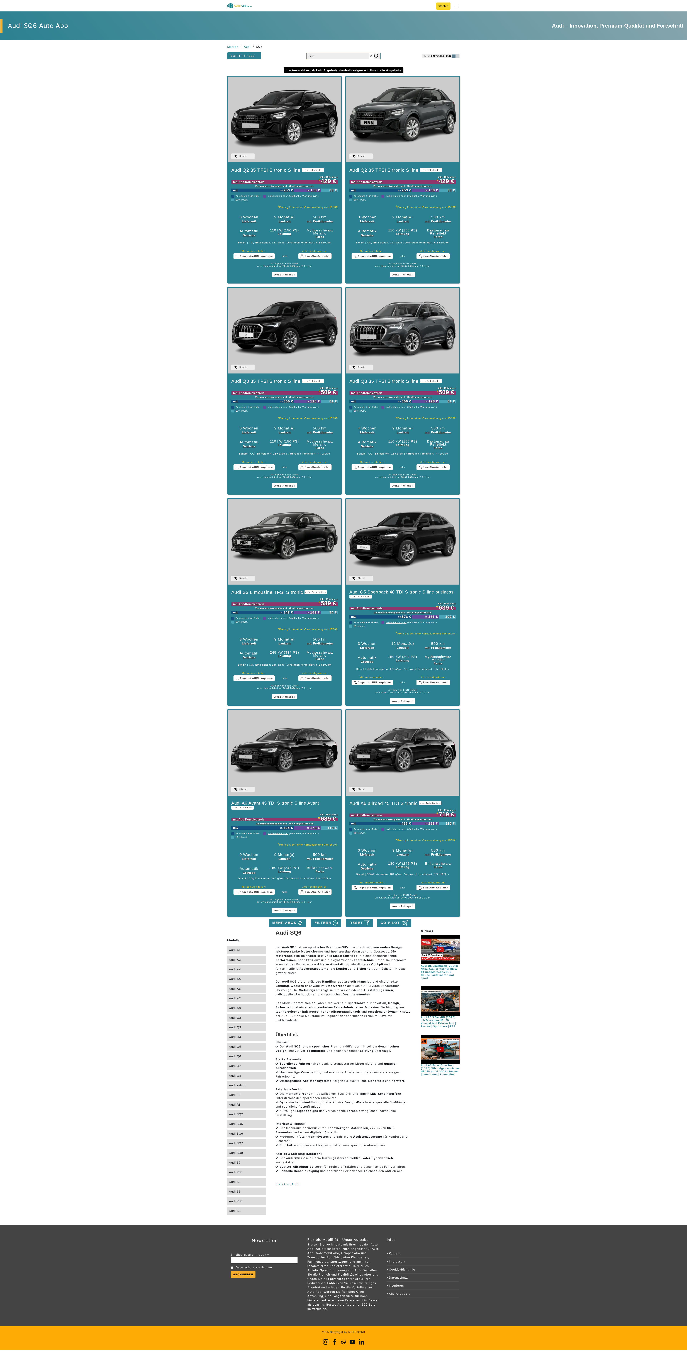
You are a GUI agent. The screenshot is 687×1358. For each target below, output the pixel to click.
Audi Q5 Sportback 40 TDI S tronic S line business (401, 594)
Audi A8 (235, 1008)
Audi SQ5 (236, 1124)
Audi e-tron (237, 1085)
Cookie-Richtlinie (402, 1269)
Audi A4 (235, 969)
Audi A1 (234, 950)
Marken (232, 46)
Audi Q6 (235, 1056)
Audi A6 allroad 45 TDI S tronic (395, 803)
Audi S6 (235, 1191)
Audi (247, 46)
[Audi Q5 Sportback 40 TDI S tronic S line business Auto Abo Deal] (402, 542)
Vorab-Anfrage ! (284, 274)
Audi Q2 (235, 1017)
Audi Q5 (235, 1046)
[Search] (376, 56)
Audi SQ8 (236, 1153)
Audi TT (235, 1095)
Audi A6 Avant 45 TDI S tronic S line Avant (275, 805)
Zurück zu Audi (287, 1184)
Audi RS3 (236, 1172)
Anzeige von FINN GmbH (284, 263)
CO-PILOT (391, 923)
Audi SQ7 (236, 1143)
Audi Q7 (235, 1066)
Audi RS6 (236, 1201)
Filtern (324, 923)
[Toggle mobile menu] (457, 6)
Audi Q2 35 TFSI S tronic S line (277, 170)
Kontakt (395, 1253)
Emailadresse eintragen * (250, 1254)
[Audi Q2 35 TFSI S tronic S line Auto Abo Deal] (284, 119)
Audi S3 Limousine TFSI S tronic (278, 592)
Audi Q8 (235, 1075)
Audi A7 (235, 998)
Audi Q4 (235, 1037)
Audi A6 (235, 988)
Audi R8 (235, 1104)
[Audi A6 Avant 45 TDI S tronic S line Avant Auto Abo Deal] (284, 753)
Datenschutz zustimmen (254, 1267)
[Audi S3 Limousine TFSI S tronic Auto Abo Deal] (284, 542)
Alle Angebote (399, 1293)
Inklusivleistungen (278, 196)
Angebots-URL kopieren (256, 256)
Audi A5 (235, 979)
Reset (357, 923)
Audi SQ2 (236, 1114)
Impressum (397, 1261)
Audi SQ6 (236, 1133)
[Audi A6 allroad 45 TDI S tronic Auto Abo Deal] (402, 753)
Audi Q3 (235, 1027)
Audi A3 (235, 959)
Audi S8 (235, 1211)
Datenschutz (398, 1277)
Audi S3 (235, 1162)
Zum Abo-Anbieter (317, 256)
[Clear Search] (371, 56)
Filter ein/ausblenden (437, 56)
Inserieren (396, 1285)
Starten (443, 6)
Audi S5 (235, 1182)
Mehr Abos (285, 923)
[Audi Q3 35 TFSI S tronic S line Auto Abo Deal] (284, 330)
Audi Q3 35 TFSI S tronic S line (277, 381)
